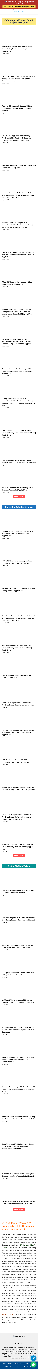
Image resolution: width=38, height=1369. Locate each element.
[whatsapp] (33, 1364)
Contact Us (17, 1363)
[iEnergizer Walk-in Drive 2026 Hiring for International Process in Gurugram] (19, 934)
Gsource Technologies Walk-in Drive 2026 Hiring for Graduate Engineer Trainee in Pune (18, 1089)
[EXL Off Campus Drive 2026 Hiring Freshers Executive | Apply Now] (19, 154)
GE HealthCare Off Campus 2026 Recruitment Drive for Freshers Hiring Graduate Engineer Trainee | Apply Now (18, 341)
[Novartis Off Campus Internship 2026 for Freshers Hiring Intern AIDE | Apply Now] (19, 776)
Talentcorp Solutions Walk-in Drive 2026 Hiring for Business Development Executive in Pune (18, 1059)
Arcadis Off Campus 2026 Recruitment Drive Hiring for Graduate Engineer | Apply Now (17, 49)
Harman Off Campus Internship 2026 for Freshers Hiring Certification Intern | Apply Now (17, 533)
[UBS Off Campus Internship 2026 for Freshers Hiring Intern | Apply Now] (19, 749)
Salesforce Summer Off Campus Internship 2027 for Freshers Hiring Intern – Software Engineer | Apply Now (19, 618)
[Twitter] (33, 1358)
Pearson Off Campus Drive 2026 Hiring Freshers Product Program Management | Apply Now (18, 108)
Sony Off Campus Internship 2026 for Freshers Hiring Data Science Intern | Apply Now (17, 648)
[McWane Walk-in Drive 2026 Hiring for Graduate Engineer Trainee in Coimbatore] (19, 989)
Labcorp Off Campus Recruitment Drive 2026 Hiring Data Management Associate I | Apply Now (19, 254)
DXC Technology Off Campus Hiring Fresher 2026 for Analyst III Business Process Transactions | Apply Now (16, 138)
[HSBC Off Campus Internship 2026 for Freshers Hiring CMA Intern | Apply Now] (19, 692)
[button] (3, 11)
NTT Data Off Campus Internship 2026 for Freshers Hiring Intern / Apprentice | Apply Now (18, 732)
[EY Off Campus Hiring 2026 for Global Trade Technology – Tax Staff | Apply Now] (19, 449)
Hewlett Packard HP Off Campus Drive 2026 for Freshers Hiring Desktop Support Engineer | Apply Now (18, 195)
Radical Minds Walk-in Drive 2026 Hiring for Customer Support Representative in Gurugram (18, 1030)
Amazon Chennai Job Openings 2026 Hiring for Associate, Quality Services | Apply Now (17, 371)
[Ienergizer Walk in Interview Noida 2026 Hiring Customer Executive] (19, 962)
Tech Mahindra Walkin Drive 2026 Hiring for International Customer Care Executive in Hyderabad (18, 1146)
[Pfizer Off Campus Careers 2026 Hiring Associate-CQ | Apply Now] (19, 271)
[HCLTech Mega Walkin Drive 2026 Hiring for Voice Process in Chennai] (19, 879)
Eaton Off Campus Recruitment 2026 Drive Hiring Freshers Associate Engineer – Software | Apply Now (18, 78)
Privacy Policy (7, 1363)
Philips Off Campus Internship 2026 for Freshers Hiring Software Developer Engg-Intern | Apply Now (17, 817)
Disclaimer (26, 1363)
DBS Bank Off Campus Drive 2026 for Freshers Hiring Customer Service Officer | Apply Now (19, 433)
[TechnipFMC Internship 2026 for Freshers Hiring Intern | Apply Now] (19, 577)
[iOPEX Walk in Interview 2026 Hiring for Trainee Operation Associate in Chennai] (19, 1163)
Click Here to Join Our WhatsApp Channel (19, 7)
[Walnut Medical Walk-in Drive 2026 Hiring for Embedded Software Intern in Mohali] (19, 1106)
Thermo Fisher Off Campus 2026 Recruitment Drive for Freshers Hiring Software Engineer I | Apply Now (17, 225)
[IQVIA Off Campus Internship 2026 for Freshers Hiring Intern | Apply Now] (19, 550)
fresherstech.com (8, 1314)
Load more (18, 496)
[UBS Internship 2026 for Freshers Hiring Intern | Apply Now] (19, 664)
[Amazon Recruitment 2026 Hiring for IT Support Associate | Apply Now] (19, 477)
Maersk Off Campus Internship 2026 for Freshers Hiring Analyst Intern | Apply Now (17, 847)
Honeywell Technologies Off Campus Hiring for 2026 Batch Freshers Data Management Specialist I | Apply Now (17, 312)
